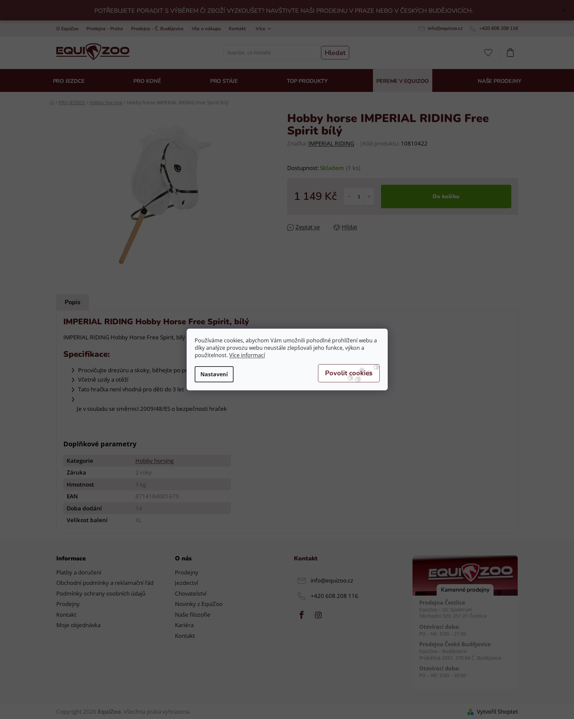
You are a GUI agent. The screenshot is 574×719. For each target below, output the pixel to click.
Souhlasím (349, 373)
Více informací (247, 355)
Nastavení (214, 374)
